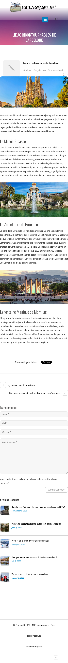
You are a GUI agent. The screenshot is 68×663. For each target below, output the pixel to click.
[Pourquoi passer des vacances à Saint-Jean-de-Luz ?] (5, 561)
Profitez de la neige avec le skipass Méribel (30, 540)
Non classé (58, 70)
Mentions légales (34, 646)
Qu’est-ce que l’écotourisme (21, 385)
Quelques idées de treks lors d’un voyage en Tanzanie (34, 393)
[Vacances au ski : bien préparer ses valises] (5, 577)
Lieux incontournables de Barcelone (40, 63)
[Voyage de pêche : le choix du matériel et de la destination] (5, 527)
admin (28, 70)
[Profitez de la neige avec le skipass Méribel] (5, 544)
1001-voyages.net (40, 625)
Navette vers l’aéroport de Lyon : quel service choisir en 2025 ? (38, 507)
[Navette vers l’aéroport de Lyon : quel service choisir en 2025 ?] (5, 510)
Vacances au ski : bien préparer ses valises (30, 574)
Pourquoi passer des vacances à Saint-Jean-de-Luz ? (34, 557)
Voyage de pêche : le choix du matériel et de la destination (36, 523)
